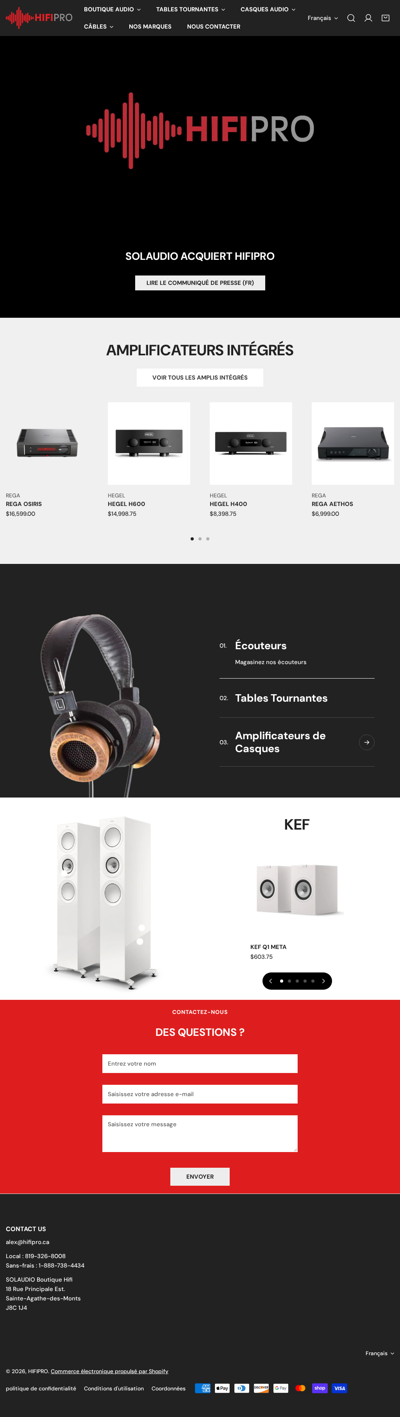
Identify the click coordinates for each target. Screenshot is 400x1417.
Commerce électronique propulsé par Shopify (109, 1371)
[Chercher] (351, 18)
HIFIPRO (38, 1371)
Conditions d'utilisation (114, 1388)
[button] (112, 9)
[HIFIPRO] (39, 18)
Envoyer (200, 1177)
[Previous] (271, 981)
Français (319, 18)
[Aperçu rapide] (83, 476)
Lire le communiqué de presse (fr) (200, 283)
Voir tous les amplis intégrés (200, 378)
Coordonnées (169, 1388)
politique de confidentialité (41, 1388)
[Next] (323, 981)
